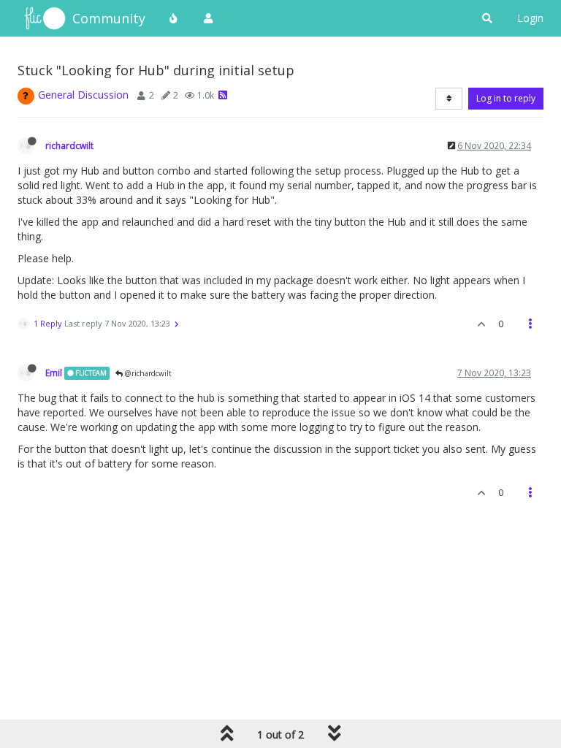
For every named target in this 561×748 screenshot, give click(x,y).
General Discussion (83, 95)
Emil (53, 372)
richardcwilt (69, 145)
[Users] (208, 18)
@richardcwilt (147, 373)
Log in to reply (505, 98)
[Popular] (173, 18)
